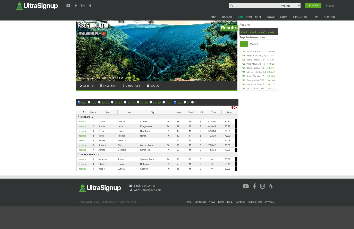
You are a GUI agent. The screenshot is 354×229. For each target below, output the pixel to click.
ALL (83, 102)
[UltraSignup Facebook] (76, 5)
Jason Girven (252, 88)
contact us (148, 185)
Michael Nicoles (254, 72)
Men (243, 44)
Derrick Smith (253, 84)
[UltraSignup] (37, 5)
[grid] (156, 142)
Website (87, 85)
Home (212, 16)
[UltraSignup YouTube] (69, 5)
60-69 (157, 102)
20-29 (105, 102)
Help (315, 16)
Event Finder (249, 16)
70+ (168, 102)
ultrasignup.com (151, 189)
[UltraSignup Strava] (90, 5)
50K (234, 107)
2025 (253, 31)
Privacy (269, 201)
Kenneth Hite (252, 80)
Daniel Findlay (253, 59)
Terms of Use (254, 201)
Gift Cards (300, 16)
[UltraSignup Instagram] (83, 5)
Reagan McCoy (253, 55)
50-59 (144, 102)
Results (227, 16)
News (271, 16)
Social (154, 85)
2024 (262, 31)
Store (283, 16)
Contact (329, 16)
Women (254, 44)
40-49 (131, 102)
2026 (244, 31)
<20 (93, 102)
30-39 (118, 102)
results (82, 121)
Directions (133, 85)
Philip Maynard (253, 64)
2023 (271, 31)
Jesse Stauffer (253, 51)
